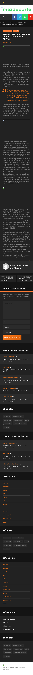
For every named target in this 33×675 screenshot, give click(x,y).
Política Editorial (7, 626)
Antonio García (19, 266)
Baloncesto (6, 486)
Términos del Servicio (8, 629)
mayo (11, 22)
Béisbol (5, 490)
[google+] (25, 17)
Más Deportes (6, 508)
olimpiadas (7, 427)
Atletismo (5, 483)
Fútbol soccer (6, 501)
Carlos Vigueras (7, 397)
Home (2, 22)
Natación (5, 511)
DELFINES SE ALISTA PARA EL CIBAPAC (15, 391)
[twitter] (19, 17)
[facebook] (14, 17)
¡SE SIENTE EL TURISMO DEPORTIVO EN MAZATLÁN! (25, 278)
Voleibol (15, 31)
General (5, 504)
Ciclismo (5, 497)
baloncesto (7, 416)
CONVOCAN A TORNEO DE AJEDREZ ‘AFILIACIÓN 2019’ (16, 381)
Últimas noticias (7, 518)
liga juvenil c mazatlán (20, 424)
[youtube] (30, 17)
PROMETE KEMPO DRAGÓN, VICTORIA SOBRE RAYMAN (15, 400)
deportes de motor (18, 416)
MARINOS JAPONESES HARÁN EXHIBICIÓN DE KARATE (15, 360)
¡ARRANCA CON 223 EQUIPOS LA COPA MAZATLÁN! (7, 278)
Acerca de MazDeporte (9, 619)
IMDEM (27, 420)
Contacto (5, 622)
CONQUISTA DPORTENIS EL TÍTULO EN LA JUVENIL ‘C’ (16, 371)
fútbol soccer (7, 420)
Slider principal (22, 22)
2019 (6, 22)
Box (4, 493)
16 (15, 22)
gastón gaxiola (18, 420)
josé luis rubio (7, 424)
